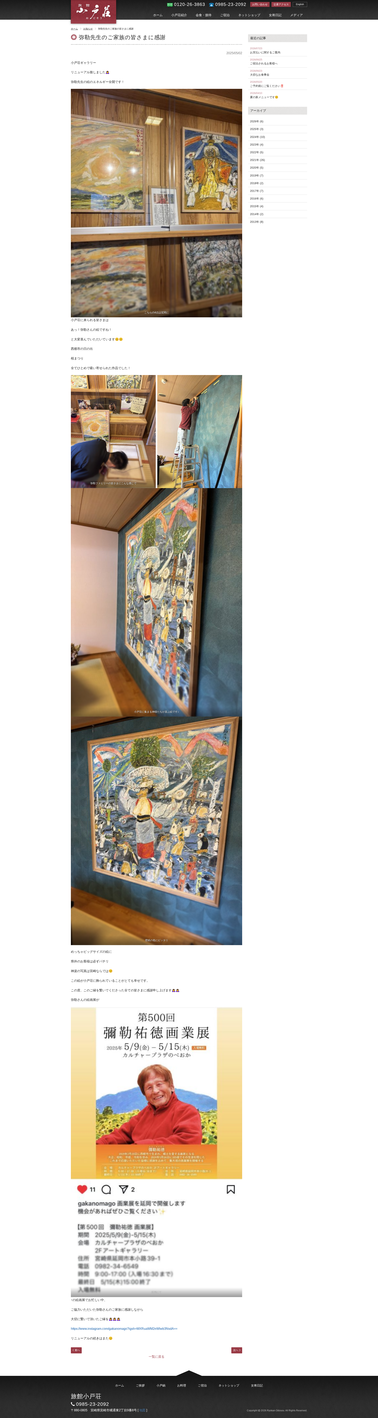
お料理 (181, 1385)
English (300, 4)
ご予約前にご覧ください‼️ (267, 84)
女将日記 (275, 15)
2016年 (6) (256, 198)
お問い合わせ (260, 4)
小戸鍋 (161, 1385)
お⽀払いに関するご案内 (265, 50)
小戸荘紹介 (179, 15)
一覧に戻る (156, 1356)
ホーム (158, 15)
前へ (77, 1350)
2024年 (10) (257, 136)
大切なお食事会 (259, 73)
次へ (235, 1350)
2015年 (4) (256, 206)
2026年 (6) (256, 121)
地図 (142, 1410)
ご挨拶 (140, 1385)
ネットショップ (249, 15)
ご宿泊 (225, 15)
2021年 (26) (257, 160)
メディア (296, 15)
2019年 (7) (256, 175)
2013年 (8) (256, 221)
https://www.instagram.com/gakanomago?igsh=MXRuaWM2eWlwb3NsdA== (124, 1328)
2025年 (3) (256, 129)
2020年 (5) (256, 167)
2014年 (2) (256, 214)
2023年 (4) (256, 144)
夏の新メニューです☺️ (264, 95)
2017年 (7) (256, 190)
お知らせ (88, 28)
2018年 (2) (256, 183)
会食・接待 (203, 15)
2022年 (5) (256, 152)
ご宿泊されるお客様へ (264, 61)
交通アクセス (281, 4)
